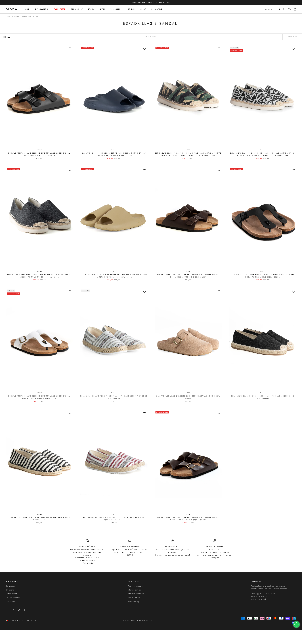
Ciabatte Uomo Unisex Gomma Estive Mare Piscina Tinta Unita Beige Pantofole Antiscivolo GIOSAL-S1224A (114, 275)
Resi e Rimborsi (134, 598)
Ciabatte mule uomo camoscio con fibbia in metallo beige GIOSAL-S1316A (188, 397)
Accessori (115, 9)
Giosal (39, 150)
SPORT (143, 9)
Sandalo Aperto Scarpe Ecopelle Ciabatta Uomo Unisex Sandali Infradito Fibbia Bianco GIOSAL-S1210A (39, 397)
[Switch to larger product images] (5, 37)
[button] (289, 9)
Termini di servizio (135, 586)
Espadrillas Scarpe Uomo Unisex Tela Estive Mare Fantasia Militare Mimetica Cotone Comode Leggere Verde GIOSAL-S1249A (188, 154)
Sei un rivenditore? (13, 598)
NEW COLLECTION (41, 9)
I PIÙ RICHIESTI (76, 9)
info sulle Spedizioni (136, 594)
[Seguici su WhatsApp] (25, 610)
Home (26, 9)
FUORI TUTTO (59, 9)
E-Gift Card (130, 9)
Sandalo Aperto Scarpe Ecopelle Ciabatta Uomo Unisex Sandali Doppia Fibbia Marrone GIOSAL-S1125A (188, 519)
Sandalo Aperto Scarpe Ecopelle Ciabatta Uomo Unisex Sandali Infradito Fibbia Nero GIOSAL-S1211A (262, 275)
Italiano (268, 9)
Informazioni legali (135, 590)
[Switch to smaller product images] (9, 37)
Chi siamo (10, 590)
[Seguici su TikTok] (19, 610)
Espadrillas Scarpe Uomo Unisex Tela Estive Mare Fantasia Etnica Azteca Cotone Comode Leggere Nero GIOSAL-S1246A (262, 154)
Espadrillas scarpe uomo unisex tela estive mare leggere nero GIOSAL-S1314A (262, 397)
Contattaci (10, 601)
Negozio (15, 17)
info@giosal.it (87, 563)
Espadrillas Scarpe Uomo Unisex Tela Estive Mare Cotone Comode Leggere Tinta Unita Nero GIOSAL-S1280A (39, 275)
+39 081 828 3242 (89, 560)
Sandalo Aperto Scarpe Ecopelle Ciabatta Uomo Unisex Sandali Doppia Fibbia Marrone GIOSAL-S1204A (188, 275)
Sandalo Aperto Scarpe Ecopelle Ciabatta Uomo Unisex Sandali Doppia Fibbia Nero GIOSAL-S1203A (39, 154)
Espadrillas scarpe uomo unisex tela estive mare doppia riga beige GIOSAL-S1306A (113, 397)
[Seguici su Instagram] (13, 610)
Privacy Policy (133, 601)
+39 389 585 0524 (91, 558)
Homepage (10, 586)
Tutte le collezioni (13, 594)
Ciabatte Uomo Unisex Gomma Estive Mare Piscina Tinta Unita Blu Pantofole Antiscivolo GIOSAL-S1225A (114, 154)
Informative (156, 9)
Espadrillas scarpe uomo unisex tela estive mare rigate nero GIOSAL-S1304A (39, 519)
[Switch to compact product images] (13, 37)
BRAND (91, 9)
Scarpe (102, 9)
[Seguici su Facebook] (7, 610)
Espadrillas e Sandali (31, 17)
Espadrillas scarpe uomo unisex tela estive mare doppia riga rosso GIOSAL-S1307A (113, 519)
